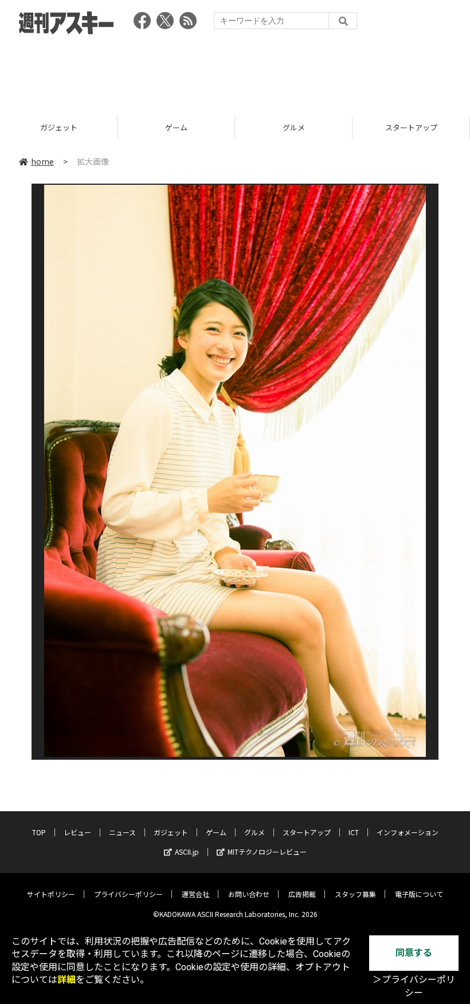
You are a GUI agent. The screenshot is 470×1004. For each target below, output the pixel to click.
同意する (413, 952)
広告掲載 (302, 894)
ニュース (122, 832)
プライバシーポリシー (128, 894)
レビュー (77, 832)
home (42, 161)
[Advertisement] (235, 71)
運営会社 (195, 894)
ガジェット (171, 832)
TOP (39, 832)
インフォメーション (407, 832)
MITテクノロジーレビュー (267, 851)
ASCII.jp (187, 851)
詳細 (66, 979)
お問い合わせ (248, 894)
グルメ (176, 127)
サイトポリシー (51, 894)
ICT (411, 127)
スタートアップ (294, 127)
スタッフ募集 (355, 894)
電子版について (419, 894)
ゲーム (59, 127)
